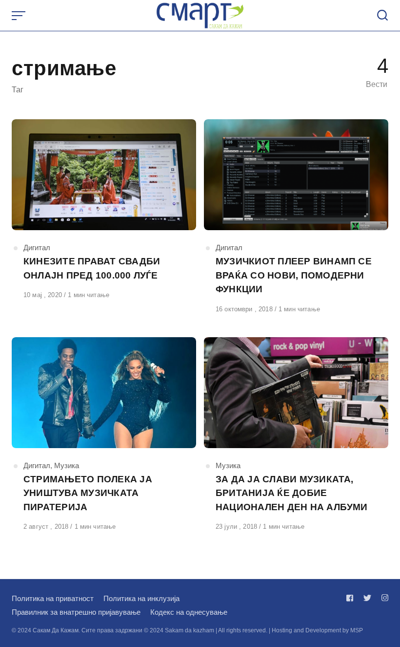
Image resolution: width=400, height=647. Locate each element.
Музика (66, 465)
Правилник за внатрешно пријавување (76, 612)
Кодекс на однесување (188, 612)
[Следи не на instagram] (383, 598)
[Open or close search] (382, 15)
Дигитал (36, 247)
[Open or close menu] (19, 15)
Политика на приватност (53, 598)
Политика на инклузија (141, 598)
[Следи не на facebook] (351, 598)
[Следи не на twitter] (367, 598)
